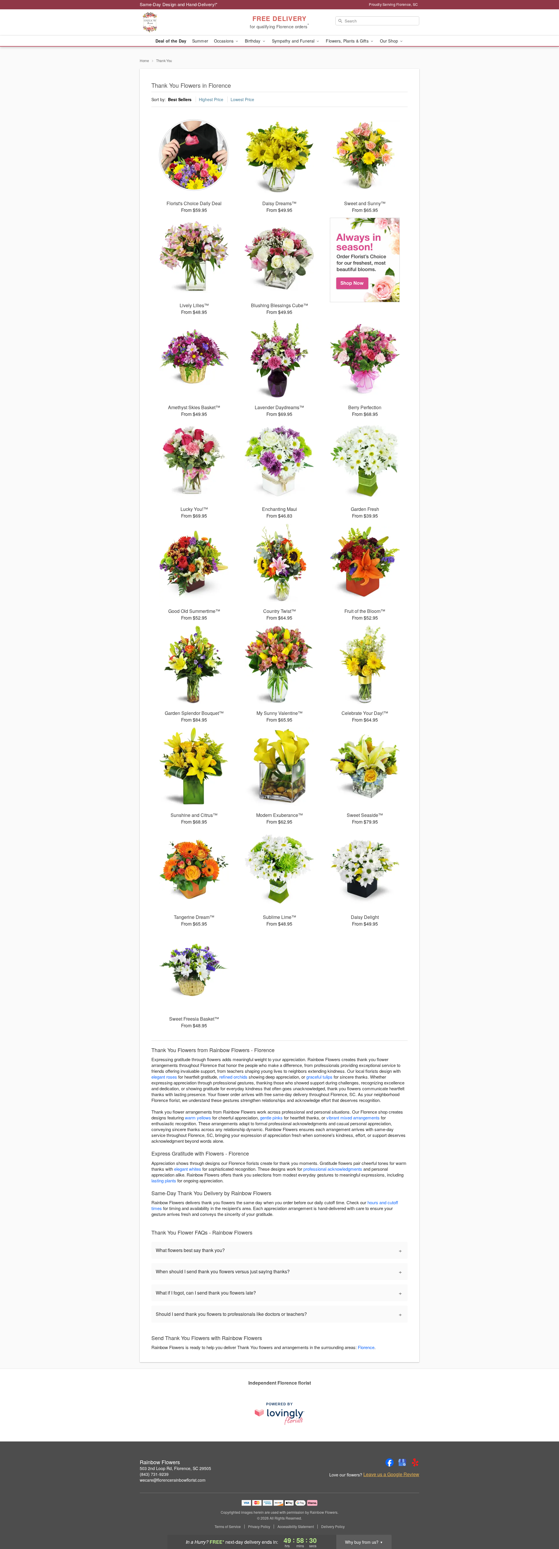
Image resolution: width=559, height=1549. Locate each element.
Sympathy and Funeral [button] (294, 41)
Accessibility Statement (295, 1526)
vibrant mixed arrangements (353, 1117)
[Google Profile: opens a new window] (402, 1462)
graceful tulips (319, 1077)
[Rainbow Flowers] (182, 22)
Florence (366, 1347)
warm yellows (198, 1117)
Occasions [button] (224, 41)
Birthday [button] (253, 41)
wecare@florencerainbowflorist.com (173, 1480)
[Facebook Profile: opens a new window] (389, 1462)
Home (144, 60)
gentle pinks (271, 1117)
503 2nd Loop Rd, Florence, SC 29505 (175, 1468)
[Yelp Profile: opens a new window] (415, 1462)
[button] (543, 1524)
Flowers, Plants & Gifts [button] (347, 41)
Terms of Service (228, 1526)
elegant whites (187, 1169)
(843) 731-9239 (154, 1474)
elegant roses (164, 1077)
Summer (200, 41)
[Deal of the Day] (365, 260)
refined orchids (233, 1077)
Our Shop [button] (389, 41)
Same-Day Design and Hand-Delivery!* (179, 4)
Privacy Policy (259, 1526)
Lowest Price (242, 99)
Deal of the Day (170, 41)
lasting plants (163, 1180)
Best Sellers (180, 99)
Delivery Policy (333, 1526)
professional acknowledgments (332, 1169)
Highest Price (211, 99)
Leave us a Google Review (391, 1474)
